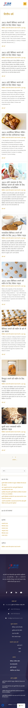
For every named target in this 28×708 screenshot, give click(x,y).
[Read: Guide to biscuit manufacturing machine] (14, 368)
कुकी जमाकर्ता (13, 667)
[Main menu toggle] (25, 3)
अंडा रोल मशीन (15, 633)
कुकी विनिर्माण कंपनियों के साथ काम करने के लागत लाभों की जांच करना (13, 696)
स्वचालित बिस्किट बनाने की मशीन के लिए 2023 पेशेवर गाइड (14, 234)
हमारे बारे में (19, 645)
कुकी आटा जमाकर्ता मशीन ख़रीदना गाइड (11, 428)
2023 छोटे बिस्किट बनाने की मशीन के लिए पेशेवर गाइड (12, 54)
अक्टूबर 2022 (5, 530)
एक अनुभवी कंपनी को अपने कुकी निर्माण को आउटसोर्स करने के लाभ (13, 686)
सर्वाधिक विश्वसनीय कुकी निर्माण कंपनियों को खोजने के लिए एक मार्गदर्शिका (13, 691)
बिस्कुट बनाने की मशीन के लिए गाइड (13, 380)
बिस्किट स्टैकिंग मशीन (15, 661)
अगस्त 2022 (4, 535)
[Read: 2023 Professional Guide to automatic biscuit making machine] (14, 222)
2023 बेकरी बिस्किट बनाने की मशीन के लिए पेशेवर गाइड (13, 24)
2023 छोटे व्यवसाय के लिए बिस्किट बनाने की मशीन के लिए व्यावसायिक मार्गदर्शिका (13, 185)
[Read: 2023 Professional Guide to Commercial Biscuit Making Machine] (14, 121)
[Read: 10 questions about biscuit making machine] (14, 318)
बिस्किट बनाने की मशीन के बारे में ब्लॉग (11, 28)
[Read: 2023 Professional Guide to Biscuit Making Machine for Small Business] (14, 171)
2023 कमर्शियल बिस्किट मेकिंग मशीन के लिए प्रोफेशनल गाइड (13, 134)
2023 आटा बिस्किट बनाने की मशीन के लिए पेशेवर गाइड (13, 282)
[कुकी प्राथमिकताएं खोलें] (3, 706)
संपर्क (19, 648)
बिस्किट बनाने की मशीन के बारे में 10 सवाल (14, 330)
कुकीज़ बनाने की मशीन (17, 630)
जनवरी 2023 (5, 523)
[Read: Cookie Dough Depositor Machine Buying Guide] (14, 415)
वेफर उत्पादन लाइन (16, 636)
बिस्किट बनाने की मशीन (17, 627)
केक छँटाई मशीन (13, 664)
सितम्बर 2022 (5, 533)
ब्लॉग (20, 651)
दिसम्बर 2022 (5, 526)
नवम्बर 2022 (5, 528)
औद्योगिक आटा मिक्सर (15, 670)
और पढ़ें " (4, 46)
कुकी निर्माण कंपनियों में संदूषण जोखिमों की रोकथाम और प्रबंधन (13, 682)
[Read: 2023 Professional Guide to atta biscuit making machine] (14, 270)
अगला (14, 460)
